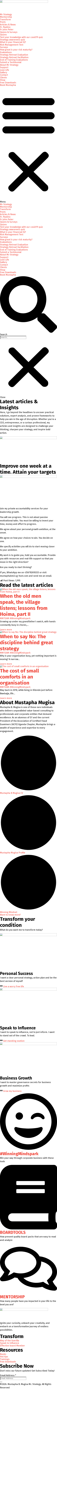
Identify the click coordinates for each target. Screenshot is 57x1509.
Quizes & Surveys (8, 32)
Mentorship (6, 17)
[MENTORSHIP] (28, 1293)
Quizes (3, 34)
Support (4, 67)
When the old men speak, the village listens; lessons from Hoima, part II (23, 605)
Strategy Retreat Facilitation (14, 57)
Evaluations (6, 52)
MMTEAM (4, 618)
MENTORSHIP (12, 1296)
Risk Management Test (11, 44)
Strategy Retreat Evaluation (14, 54)
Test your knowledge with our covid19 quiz (21, 37)
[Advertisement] (28, 1420)
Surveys (4, 47)
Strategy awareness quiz (12, 39)
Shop (2, 80)
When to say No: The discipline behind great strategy (26, 643)
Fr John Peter (6, 29)
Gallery (3, 72)
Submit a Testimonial (10, 62)
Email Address (8, 1375)
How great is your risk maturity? (16, 49)
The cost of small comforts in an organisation (19, 677)
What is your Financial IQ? (13, 42)
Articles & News (8, 24)
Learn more (6, 629)
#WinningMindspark (20, 618)
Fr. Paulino (5, 27)
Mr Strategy (6, 14)
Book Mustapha (8, 85)
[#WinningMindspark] (28, 1150)
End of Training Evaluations (14, 60)
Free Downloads (8, 82)
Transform (5, 19)
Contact (4, 75)
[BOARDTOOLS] (28, 1228)
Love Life (4, 70)
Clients (3, 77)
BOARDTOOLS (13, 1232)
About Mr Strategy (9, 65)
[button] (28, 144)
